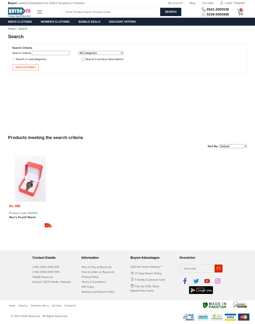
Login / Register (235, 2)
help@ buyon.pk (42, 276)
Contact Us (70, 305)
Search (171, 11)
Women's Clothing (55, 21)
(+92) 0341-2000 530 (45, 267)
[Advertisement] (127, 105)
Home (12, 28)
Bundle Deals (89, 21)
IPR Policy (87, 286)
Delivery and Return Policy (98, 291)
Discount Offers (122, 21)
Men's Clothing (20, 21)
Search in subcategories (31, 59)
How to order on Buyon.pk (97, 271)
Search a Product (25, 67)
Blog (192, 3)
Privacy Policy (90, 276)
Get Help (207, 3)
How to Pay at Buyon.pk (96, 267)
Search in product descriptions (104, 59)
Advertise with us (40, 305)
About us (23, 305)
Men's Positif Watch (22, 217)
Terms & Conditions (93, 281)
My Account (175, 3)
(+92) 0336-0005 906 (45, 271)
